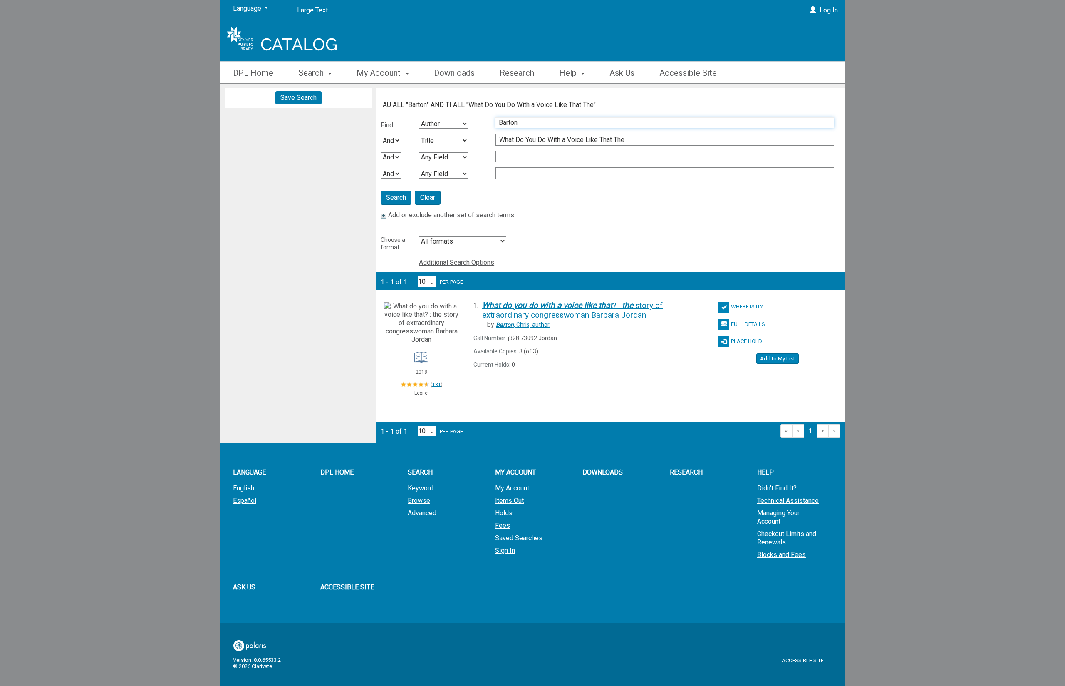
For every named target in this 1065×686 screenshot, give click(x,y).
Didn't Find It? (777, 488)
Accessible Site (688, 73)
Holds (504, 513)
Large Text (312, 10)
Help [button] (569, 73)
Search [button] (312, 73)
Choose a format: (393, 243)
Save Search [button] (298, 98)
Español (244, 501)
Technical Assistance (788, 501)
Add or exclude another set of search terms (450, 215)
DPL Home (253, 73)
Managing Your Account (778, 517)
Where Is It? (747, 306)
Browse (419, 501)
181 (436, 384)
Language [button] (249, 472)
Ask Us (621, 73)
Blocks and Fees (781, 555)
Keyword (420, 488)
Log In (829, 10)
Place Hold (746, 341)
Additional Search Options (456, 262)
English (243, 488)
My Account (512, 488)
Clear (427, 197)
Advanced (422, 513)
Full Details (748, 324)
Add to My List (777, 358)
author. (523, 324)
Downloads (454, 73)
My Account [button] (380, 73)
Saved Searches (518, 538)
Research (517, 73)
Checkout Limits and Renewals (786, 538)
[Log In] (813, 10)
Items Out (509, 501)
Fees (502, 525)
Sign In (505, 550)
